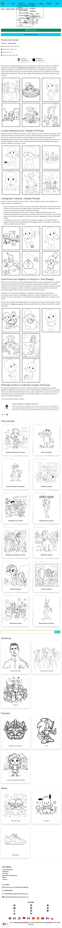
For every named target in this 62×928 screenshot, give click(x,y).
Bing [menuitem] (30, 13)
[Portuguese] (43, 918)
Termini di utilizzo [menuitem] (7, 869)
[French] (15, 918)
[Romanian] (47, 918)
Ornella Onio (49, 922)
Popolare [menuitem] (31, 3)
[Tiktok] (14, 911)
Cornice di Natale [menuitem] (24, 15)
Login (57, 3)
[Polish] (52, 918)
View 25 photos (31, 30)
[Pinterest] (7, 414)
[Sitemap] (14, 913)
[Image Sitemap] (31, 913)
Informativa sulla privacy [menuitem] (9, 875)
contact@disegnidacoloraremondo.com (16, 893)
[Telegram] (47, 911)
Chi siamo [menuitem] (5, 873)
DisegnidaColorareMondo (22, 922)
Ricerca (57, 632)
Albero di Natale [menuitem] (24, 13)
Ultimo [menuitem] (41, 3)
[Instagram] (47, 905)
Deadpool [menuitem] (32, 6)
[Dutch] (19, 918)
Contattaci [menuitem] (5, 871)
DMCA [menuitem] (4, 877)
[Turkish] (33, 918)
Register (49, 3)
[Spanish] (38, 918)
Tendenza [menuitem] (21, 3)
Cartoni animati (10, 9)
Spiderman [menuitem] (32, 11)
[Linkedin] (31, 911)
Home (3, 9)
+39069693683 (8, 890)
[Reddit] (31, 908)
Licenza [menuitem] (4, 879)
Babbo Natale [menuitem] (23, 10)
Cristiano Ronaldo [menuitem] (35, 16)
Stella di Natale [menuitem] (23, 22)
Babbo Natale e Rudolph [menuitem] (23, 6)
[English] (10, 918)
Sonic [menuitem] (37, 13)
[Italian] (29, 918)
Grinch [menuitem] (21, 25)
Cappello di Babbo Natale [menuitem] (24, 19)
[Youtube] (14, 908)
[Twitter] (5, 414)
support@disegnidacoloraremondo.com (16, 897)
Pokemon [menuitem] (32, 8)
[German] (24, 918)
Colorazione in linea (32, 34)
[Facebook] (2, 414)
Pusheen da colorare (17, 304)
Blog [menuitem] (13, 3)
